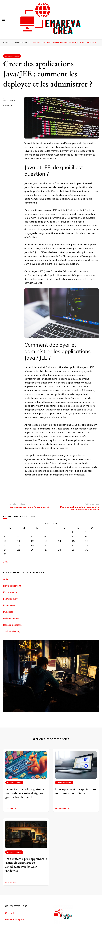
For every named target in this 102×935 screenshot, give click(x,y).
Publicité (8, 611)
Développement (12, 56)
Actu (6, 579)
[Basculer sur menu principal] (3, 20)
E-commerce (10, 592)
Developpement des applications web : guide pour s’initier (75, 791)
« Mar (6, 561)
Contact (9, 913)
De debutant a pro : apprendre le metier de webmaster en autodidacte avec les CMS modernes (26, 865)
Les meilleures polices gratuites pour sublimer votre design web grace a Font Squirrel (25, 793)
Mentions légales (14, 919)
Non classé (9, 605)
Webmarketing (11, 631)
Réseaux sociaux (12, 624)
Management (10, 598)
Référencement (12, 618)
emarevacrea (9, 100)
